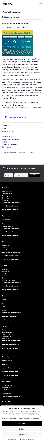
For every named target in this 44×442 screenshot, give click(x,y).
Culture (4, 142)
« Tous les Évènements (11, 12)
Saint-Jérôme (6, 147)
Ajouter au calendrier (16, 117)
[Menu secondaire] (40, 3)
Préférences (22, 435)
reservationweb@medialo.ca (11, 396)
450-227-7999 (7, 394)
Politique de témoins (13, 439)
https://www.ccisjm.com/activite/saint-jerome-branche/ (21, 107)
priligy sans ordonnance (10, 210)
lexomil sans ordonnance (10, 206)
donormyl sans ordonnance (11, 202)
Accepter (22, 423)
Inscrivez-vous (34, 175)
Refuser (22, 429)
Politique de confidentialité (27, 439)
